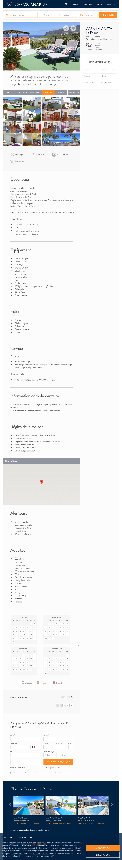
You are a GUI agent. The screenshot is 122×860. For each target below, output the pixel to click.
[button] (66, 4)
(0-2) (70, 743)
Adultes (45, 743)
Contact (75, 4)
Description (22, 92)
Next (75, 46)
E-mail (45, 735)
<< (57, 705)
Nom (12, 735)
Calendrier (61, 92)
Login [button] (100, 4)
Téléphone (13, 743)
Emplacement (35, 92)
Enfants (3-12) (59, 743)
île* (11, 751)
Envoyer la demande (58, 762)
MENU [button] (110, 4)
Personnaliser (103, 854)
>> (71, 705)
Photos (10, 92)
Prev (7, 46)
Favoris (88, 4)
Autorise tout (102, 848)
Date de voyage (48, 751)
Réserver (48, 92)
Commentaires (74, 92)
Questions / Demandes (17, 767)
